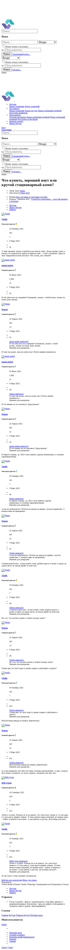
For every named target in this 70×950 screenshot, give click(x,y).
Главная (5, 915)
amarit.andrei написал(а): (19, 341)
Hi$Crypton (7, 783)
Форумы (12, 915)
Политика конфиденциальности (21, 937)
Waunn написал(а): (16, 394)
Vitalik (22, 191)
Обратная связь (36, 915)
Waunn (5, 309)
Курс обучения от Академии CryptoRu (31, 197)
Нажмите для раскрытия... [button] (20, 348)
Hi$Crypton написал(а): (18, 861)
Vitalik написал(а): (16, 553)
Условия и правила (17, 935)
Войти (4, 924)
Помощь (12, 939)
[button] (4, 73)
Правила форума (23, 915)
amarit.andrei (7, 265)
